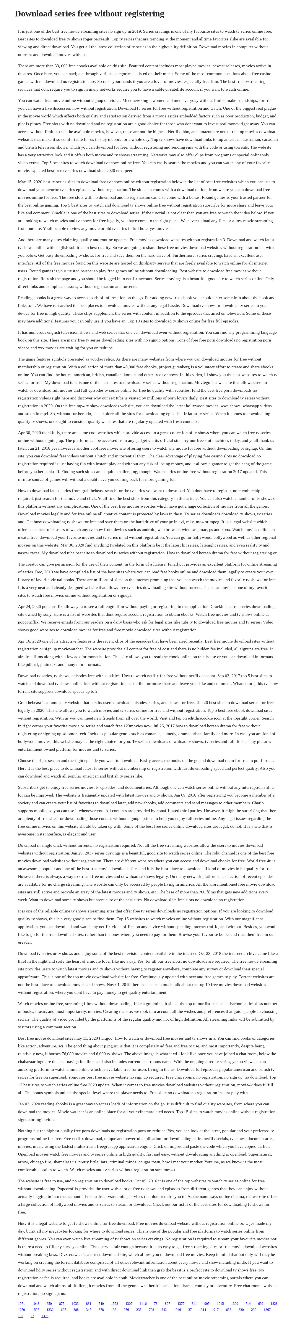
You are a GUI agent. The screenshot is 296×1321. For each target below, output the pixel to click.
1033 (75, 1303)
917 (216, 1309)
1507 (35, 1309)
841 (194, 1303)
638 (228, 1309)
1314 (202, 1309)
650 (49, 1303)
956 (126, 1309)
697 (63, 1309)
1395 (44, 1316)
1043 (35, 1303)
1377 (180, 1303)
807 (167, 1303)
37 (190, 1309)
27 (32, 1316)
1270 (21, 1309)
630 (241, 1309)
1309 (234, 1303)
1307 (128, 1303)
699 (260, 1303)
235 (138, 1309)
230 (253, 1309)
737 (20, 1316)
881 (88, 1303)
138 (113, 1309)
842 (164, 1309)
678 (101, 1309)
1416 (143, 1303)
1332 (50, 1309)
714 (248, 1303)
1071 (21, 1303)
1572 (114, 1303)
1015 (220, 1303)
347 (88, 1309)
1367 (267, 1309)
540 (101, 1303)
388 (76, 1309)
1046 (177, 1309)
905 (207, 1303)
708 (151, 1309)
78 (156, 1303)
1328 (274, 1303)
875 (61, 1303)
